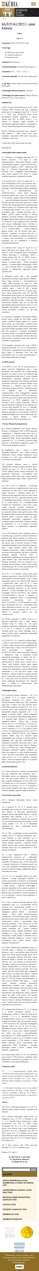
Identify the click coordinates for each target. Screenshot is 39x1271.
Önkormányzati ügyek (11, 1214)
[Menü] (33, 3)
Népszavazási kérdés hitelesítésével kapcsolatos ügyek (16, 1198)
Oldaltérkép (7, 1174)
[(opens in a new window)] (27, 1233)
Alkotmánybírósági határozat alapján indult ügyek (17, 1191)
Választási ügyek (9, 1204)
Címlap (4, 19)
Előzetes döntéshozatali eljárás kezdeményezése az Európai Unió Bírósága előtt (18, 1182)
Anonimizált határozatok (12, 1219)
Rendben (19, 1267)
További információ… (19, 1262)
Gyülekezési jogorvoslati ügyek (15, 1209)
